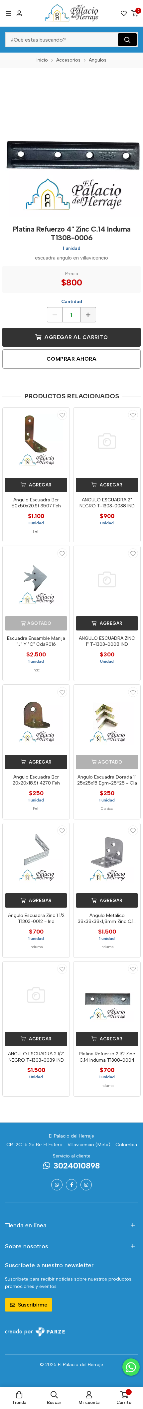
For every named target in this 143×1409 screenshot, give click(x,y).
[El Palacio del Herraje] (71, 13)
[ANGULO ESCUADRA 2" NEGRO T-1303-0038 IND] (106, 441)
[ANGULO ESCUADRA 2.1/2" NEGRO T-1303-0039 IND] (36, 995)
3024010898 (77, 1165)
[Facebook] (71, 1184)
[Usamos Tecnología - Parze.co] (35, 1331)
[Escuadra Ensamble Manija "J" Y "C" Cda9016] (36, 579)
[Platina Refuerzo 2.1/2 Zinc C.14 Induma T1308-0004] (106, 995)
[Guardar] (62, 415)
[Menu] (8, 13)
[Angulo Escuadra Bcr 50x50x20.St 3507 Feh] (36, 441)
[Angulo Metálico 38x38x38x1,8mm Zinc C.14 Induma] (106, 856)
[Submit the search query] (127, 39)
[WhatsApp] (57, 1184)
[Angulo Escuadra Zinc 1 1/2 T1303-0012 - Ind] (36, 856)
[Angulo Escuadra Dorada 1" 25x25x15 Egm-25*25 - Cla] (106, 718)
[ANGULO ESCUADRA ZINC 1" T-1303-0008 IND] (106, 579)
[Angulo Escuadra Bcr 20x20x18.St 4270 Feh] (36, 718)
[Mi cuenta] (19, 13)
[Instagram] (86, 1184)
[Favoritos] (124, 13)
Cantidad (71, 301)
